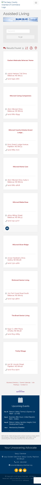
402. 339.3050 (21, 462)
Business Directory (12, 382)
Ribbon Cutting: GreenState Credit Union (23, 429)
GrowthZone (25, 478)
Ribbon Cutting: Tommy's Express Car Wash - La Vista (22, 411)
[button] (4, 48)
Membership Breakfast (16, 426)
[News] (7, 230)
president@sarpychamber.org (21, 465)
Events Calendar (25, 382)
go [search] (21, 37)
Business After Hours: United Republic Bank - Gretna (22, 416)
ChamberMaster (17, 480)
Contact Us (24, 385)
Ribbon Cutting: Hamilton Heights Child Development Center (22, 422)
